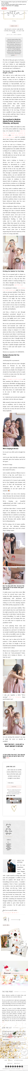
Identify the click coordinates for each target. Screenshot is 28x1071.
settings (16, 5)
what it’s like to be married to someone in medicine (14, 133)
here (20, 793)
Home (6, 1060)
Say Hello (11, 1060)
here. (16, 55)
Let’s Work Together (18, 1060)
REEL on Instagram (15, 697)
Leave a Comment (17, 34)
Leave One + (6, 925)
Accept (4, 8)
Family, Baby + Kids (8, 830)
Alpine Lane (22, 1068)
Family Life (14, 26)
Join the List (9, 1063)
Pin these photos (8, 844)
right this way (18, 285)
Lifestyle (9, 833)
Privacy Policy (17, 1063)
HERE (7, 758)
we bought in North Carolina (14, 379)
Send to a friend (8, 847)
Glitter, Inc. (14, 11)
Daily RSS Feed (9, 1048)
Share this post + (8, 849)
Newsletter (19, 1048)
